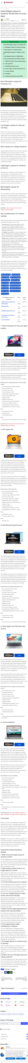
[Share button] (14, 972)
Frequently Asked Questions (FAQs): (14, 76)
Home (2, 7)
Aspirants (8, 1046)
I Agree (20, 1058)
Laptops (5, 7)
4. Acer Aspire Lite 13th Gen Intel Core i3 (15, 68)
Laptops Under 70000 (15, 282)
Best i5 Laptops (5, 288)
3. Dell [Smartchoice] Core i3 (12, 66)
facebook (7, 1002)
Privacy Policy (19, 1056)
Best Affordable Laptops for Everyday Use (15, 44)
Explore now (10, 1058)
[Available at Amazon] (9, 355)
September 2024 (14, 1036)
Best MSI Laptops (15, 280)
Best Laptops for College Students (13, 49)
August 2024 (14, 1038)
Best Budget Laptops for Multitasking (14, 56)
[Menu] (2, 2)
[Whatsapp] (11, 972)
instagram (7, 1005)
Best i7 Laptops (5, 285)
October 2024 (14, 1034)
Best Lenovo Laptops (15, 277)
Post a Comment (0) (14, 993)
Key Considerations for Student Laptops (15, 58)
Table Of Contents (14, 41)
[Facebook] (5, 972)
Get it (19, 355)
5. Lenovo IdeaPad (9, 71)
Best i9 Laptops (5, 282)
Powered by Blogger (6, 1029)
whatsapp (21, 1002)
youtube (22, 1005)
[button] (26, 2)
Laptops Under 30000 (15, 291)
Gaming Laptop (5, 293)
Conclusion (7, 73)
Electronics (7, 969)
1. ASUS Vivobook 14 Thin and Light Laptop (14, 61)
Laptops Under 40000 (15, 288)
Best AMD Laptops (5, 280)
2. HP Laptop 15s (9, 63)
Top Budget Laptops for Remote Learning (14, 47)
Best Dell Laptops (16, 274)
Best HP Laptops (5, 277)
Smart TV (15, 1014)
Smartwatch (20, 1014)
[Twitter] (8, 972)
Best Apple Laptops (5, 274)
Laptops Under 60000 (15, 285)
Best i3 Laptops (5, 291)
